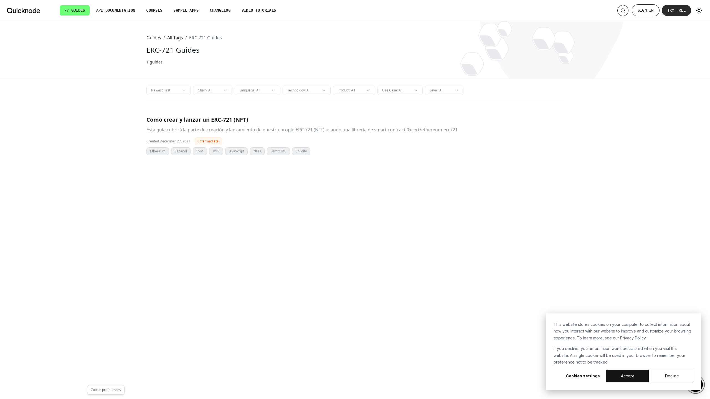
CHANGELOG (220, 10)
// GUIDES (74, 10)
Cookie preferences (106, 389)
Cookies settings (583, 376)
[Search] (622, 10)
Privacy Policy (633, 338)
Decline (672, 376)
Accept (627, 376)
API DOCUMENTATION (115, 10)
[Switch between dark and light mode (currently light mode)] (698, 10)
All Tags (175, 38)
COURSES (154, 10)
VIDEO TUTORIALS (259, 10)
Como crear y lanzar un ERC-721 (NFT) (197, 119)
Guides (153, 38)
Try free (676, 10)
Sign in (646, 10)
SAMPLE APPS (186, 10)
